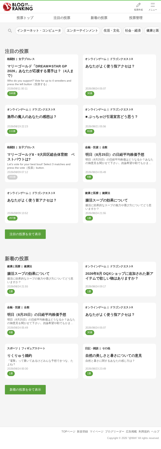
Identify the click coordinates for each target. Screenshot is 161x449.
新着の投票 (99, 18)
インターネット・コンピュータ (39, 30)
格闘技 (11, 59)
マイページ (96, 431)
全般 (104, 147)
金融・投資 (91, 147)
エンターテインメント (82, 30)
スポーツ (12, 348)
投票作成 (138, 9)
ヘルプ (155, 431)
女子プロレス (27, 59)
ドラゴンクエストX (121, 59)
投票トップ (25, 18)
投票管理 (136, 18)
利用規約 (144, 431)
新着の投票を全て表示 (25, 389)
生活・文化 (111, 30)
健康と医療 (91, 193)
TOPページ (68, 431)
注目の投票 (62, 18)
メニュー (152, 9)
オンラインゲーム (95, 59)
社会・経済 (133, 30)
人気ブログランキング (18, 6)
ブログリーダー (114, 431)
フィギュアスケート (33, 348)
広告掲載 (131, 431)
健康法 (106, 193)
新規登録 (82, 431)
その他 (106, 348)
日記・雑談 (91, 348)
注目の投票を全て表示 (25, 234)
